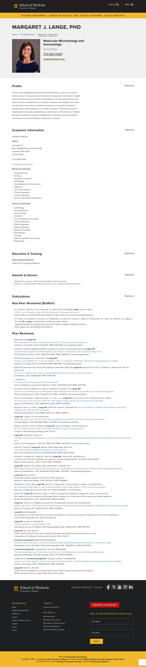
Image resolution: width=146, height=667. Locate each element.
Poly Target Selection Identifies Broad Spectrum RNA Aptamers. (41, 450)
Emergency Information (104, 605)
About (14, 607)
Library (14, 630)
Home (14, 34)
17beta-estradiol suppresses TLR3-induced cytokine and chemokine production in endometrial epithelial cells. (59, 552)
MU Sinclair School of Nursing (54, 630)
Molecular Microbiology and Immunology (63, 42)
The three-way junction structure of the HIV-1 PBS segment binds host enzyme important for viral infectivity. (59, 401)
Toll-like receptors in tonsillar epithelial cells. (32, 524)
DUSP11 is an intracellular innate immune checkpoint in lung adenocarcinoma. (46, 312)
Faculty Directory (114, 15)
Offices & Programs (91, 15)
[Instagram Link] (125, 587)
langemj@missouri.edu (54, 59)
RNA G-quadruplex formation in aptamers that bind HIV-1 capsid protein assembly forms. (51, 342)
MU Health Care (49, 616)
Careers (15, 617)
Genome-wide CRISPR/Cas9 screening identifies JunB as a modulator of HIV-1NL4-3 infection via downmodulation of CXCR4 (66, 361)
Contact (98, 587)
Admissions (16, 614)
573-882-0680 (52, 54)
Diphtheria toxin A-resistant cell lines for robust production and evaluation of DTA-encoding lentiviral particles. (60, 419)
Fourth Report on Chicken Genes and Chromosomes (36, 382)
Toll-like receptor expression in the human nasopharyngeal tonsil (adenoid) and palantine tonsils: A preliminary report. (63, 543)
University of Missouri (51, 607)
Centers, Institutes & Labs (63, 15)
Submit (96, 641)
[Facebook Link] (108, 587)
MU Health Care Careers (52, 620)
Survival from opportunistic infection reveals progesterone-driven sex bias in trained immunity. (53, 373)
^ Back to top (129, 85)
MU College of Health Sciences (54, 623)
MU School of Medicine (51, 626)
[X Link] (114, 587)
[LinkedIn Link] (131, 587)
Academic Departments (34, 15)
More (128, 4)
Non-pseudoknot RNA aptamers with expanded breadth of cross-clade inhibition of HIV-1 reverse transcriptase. (60, 487)
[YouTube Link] (119, 587)
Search (112, 4)
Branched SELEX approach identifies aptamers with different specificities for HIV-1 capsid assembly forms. (58, 351)
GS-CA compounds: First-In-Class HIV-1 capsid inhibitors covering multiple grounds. (48, 428)
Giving (14, 627)
